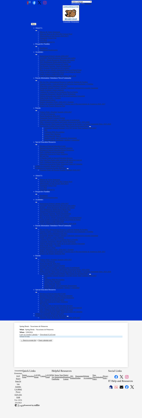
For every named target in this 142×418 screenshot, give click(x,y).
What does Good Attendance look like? (53, 86)
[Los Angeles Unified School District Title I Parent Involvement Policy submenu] (90, 126)
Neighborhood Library (48, 100)
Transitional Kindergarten (49, 50)
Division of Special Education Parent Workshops (57, 150)
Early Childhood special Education (52, 152)
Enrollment (44, 48)
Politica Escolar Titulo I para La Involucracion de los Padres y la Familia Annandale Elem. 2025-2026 (75, 124)
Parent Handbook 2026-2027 (50, 116)
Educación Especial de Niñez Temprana (54, 154)
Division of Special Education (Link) (53, 146)
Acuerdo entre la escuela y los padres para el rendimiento (60, 120)
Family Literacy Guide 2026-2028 (52, 74)
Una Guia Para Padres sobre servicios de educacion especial (61, 160)
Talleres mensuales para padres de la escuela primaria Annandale (62, 96)
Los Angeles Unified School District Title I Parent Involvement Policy (64, 126)
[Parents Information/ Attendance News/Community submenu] (36, 80)
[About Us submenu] (36, 30)
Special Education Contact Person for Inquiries (56, 148)
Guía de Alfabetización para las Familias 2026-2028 (58, 76)
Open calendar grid (45, 340)
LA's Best (43, 40)
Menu (33, 24)
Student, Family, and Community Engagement (60, 138)
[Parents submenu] (36, 110)
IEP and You (44, 156)
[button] (36, 178)
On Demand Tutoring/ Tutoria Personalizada (55, 66)
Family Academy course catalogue (52, 90)
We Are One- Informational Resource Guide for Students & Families (64, 82)
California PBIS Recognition (54, 132)
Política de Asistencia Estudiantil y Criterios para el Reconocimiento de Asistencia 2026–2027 (72, 104)
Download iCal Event (47, 335)
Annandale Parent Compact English (52, 118)
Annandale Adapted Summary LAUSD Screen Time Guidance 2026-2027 (70, 128)
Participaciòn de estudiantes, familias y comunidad (61, 140)
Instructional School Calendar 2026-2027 (54, 56)
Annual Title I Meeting (52, 134)
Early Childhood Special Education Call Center (56, 162)
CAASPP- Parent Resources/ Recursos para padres (58, 58)
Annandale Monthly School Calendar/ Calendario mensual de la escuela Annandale (69, 88)
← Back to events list (28, 340)
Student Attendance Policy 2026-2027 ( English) (57, 102)
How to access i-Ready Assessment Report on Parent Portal (60, 70)
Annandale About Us (47, 42)
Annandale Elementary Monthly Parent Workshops (58, 94)
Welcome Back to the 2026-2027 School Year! (56, 34)
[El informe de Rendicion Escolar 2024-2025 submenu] (68, 168)
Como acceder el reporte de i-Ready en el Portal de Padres (60, 72)
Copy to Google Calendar (29, 335)
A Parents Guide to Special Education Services (56, 158)
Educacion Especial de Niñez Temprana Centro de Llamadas (61, 164)
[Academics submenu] (36, 54)
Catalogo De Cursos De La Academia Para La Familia (59, 92)
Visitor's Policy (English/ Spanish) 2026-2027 (56, 112)
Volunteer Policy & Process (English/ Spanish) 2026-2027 (60, 170)
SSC (45, 130)
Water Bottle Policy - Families (50, 98)
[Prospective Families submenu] (36, 46)
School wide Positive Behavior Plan (52, 106)
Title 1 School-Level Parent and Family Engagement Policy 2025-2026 (65, 122)
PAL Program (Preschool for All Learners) (54, 68)
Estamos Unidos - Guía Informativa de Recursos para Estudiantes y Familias (66, 84)
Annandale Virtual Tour (48, 38)
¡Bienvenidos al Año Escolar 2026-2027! (54, 36)
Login (19, 405)
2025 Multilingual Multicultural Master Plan (55, 62)
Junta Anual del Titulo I (52, 136)
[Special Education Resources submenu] (36, 144)
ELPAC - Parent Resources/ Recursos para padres (57, 60)
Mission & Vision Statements (50, 32)
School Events (25, 337)
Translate (88, 4)
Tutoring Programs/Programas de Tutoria (54, 64)
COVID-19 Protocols (47, 114)
